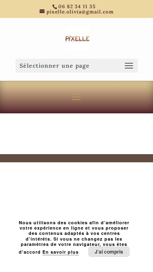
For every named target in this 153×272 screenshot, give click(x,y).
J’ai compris (109, 251)
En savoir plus (60, 252)
